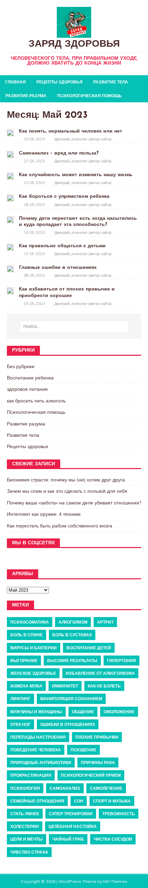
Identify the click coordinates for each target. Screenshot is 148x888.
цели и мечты (26, 839)
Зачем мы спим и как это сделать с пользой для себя (67, 491)
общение (83, 711)
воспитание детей (88, 647)
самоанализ (65, 788)
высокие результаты (72, 660)
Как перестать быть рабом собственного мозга (59, 526)
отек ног (20, 724)
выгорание (24, 660)
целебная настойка (73, 826)
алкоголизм (73, 622)
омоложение (119, 711)
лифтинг (20, 698)
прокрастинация (30, 775)
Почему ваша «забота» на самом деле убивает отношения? (74, 503)
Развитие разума (26, 95)
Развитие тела (110, 81)
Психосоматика (29, 622)
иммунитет (65, 685)
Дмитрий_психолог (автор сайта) (83, 139)
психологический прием (91, 775)
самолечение (106, 788)
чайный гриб (68, 839)
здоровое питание (27, 389)
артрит (105, 622)
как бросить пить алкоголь (36, 401)
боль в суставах (72, 634)
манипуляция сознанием (71, 698)
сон (78, 801)
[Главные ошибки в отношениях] (10, 268)
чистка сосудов (113, 839)
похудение (83, 749)
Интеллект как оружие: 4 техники (44, 514)
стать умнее (24, 813)
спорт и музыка (112, 801)
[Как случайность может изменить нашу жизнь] (10, 176)
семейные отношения (37, 801)
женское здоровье (33, 673)
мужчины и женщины (36, 711)
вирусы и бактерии (33, 647)
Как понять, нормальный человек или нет (70, 131)
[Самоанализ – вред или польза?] (10, 154)
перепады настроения (38, 737)
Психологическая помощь (89, 95)
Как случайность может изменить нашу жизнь (76, 175)
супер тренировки (71, 813)
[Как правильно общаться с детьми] (10, 247)
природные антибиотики (40, 762)
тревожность (118, 813)
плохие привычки (96, 737)
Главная (15, 81)
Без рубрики (20, 366)
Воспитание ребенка (30, 378)
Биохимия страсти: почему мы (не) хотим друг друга (66, 480)
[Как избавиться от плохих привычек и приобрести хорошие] (10, 290)
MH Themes (115, 881)
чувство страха (29, 852)
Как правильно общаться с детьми (62, 246)
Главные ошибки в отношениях (58, 267)
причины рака (98, 762)
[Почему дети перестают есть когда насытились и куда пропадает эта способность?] (10, 219)
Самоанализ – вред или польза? (59, 153)
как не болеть (104, 685)
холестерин (24, 826)
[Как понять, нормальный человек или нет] (10, 132)
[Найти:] (74, 326)
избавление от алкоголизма (100, 673)
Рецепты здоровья (59, 81)
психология (25, 788)
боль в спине (26, 634)
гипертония (121, 660)
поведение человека (35, 749)
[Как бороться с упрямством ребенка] (10, 197)
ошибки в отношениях (67, 724)
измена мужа (26, 685)
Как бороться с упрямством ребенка (64, 196)
